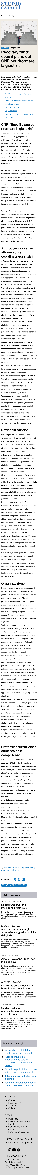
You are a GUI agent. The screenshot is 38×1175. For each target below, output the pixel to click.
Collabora (13, 1108)
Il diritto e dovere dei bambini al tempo (20, 1077)
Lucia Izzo (5, 48)
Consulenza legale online (17, 1128)
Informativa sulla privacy (20, 1142)
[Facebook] (19, 879)
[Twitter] (15, 879)
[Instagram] (9, 1150)
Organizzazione (11, 111)
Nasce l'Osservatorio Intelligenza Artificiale (14, 906)
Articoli (10, 16)
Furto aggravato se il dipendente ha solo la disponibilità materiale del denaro (18, 1061)
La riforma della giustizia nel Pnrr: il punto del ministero (17, 987)
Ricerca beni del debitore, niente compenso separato (19, 1051)
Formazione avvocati (18, 1132)
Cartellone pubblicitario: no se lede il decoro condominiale (21, 1070)
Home (3, 16)
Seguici (12, 1105)
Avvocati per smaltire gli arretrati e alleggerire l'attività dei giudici (18, 932)
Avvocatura (18, 16)
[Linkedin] (23, 879)
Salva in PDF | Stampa (14, 885)
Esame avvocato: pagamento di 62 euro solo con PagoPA (20, 1084)
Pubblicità (13, 1118)
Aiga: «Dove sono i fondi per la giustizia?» (18, 960)
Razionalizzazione (12, 107)
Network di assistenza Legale (19, 1122)
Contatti (12, 1100)
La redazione (14, 1103)
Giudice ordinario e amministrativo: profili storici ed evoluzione (18, 1011)
